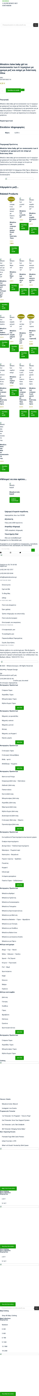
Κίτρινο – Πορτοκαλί (9, 963)
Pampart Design (12, 670)
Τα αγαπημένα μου (8, 634)
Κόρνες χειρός (7, 738)
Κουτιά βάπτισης (8, 794)
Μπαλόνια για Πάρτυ (23, 172)
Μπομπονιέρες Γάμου (9, 699)
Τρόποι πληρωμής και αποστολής (13, 614)
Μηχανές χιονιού (7, 725)
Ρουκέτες (5, 863)
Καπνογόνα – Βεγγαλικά (10, 854)
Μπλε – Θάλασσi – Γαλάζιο (11, 954)
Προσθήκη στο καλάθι (13, 90)
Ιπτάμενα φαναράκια (9, 876)
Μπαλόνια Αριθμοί (8, 893)
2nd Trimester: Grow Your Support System (15, 1120)
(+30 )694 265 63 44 (7, 679)
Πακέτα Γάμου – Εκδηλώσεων (12, 880)
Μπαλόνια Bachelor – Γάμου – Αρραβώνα (16, 919)
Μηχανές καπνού (7, 720)
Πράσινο (5, 989)
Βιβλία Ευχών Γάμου (9, 703)
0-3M (3, 1329)
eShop (4, 598)
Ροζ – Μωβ (6, 967)
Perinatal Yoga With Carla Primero (13, 1137)
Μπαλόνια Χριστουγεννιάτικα (12, 911)
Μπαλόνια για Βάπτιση (9, 915)
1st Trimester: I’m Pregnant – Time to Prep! (16, 1116)
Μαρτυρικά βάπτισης (9, 807)
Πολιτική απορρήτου (9, 605)
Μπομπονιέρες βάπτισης (10, 798)
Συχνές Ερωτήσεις (8, 643)
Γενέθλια (5, 1006)
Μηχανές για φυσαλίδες (10, 716)
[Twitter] (20, 552)
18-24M (4, 1351)
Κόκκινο (4, 980)
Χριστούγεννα (6, 971)
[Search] (35, 25)
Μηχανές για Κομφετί (9, 733)
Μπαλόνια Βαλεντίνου (9, 932)
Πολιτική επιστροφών (9, 618)
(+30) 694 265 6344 (6, 573)
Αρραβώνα (5, 1015)
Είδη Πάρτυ (26, 170)
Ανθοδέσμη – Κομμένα (9, 764)
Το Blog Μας (6, 593)
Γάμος (4, 1010)
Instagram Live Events (9, 1108)
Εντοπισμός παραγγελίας (8, 683)
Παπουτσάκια (6, 790)
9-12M (4, 1342)
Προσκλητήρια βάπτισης (10, 824)
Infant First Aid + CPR (9, 1141)
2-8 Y (3, 1199)
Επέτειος (5, 1019)
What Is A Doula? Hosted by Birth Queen (15, 1145)
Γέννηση (4, 1002)
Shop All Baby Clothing (9, 1315)
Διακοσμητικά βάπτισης (10, 816)
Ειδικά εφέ (5, 872)
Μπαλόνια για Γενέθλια (10, 928)
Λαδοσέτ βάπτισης (8, 785)
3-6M (3, 1333)
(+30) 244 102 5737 (6, 570)
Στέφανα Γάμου (7, 690)
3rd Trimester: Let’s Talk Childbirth (13, 1125)
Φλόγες (4, 729)
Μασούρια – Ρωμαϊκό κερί (11, 850)
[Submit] (33, 550)
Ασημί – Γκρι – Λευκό (9, 950)
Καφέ (3, 976)
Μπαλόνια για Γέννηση (7, 172)
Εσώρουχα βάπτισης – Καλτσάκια (13, 781)
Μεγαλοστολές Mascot (10, 1104)
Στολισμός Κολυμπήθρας (10, 755)
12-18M (4, 1346)
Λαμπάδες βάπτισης (9, 803)
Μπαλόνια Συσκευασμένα (10, 902)
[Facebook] (1, 552)
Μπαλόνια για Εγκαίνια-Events (12, 937)
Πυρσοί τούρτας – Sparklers (11, 859)
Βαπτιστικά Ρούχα (8, 777)
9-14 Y (4, 1203)
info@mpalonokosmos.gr (8, 577)
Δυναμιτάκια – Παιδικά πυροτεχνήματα (15, 846)
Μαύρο (4, 984)
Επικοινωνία (6, 585)
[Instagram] (10, 552)
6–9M (4, 1338)
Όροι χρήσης (6, 609)
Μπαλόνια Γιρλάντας (9, 898)
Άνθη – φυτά (6, 759)
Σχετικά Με (6, 589)
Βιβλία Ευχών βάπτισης (10, 811)
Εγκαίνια (5, 1023)
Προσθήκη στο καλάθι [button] (14, 250)
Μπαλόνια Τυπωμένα (9, 906)
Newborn (5, 1325)
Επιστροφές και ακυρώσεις (11, 622)
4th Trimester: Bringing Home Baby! (13, 1129)
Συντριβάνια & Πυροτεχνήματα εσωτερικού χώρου (19, 837)
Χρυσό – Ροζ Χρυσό (8, 958)
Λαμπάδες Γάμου (7, 695)
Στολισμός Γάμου (8, 751)
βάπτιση (5, 997)
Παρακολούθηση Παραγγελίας (12, 638)
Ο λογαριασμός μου (8, 629)
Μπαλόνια (34, 170)
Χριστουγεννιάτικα (8, 1028)
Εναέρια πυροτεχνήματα (10, 841)
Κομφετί (5, 867)
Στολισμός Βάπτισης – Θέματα (12, 820)
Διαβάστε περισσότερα (14, 500)
